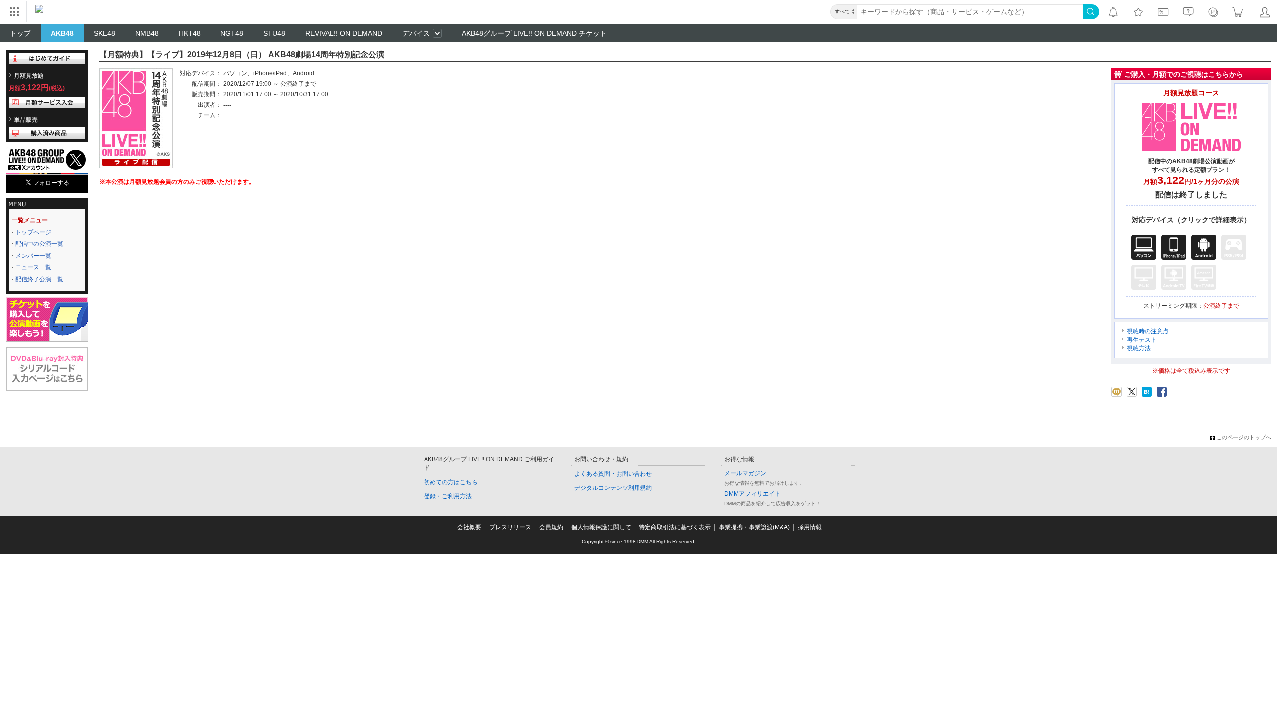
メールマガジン (745, 473)
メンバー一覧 (33, 255)
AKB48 (62, 33)
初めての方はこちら (451, 482)
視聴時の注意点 (1148, 331)
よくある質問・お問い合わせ (613, 473)
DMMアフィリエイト (752, 493)
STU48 (274, 33)
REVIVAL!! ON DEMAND (343, 33)
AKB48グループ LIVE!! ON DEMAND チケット (534, 33)
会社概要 (469, 527)
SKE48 (104, 33)
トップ (20, 33)
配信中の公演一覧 (39, 243)
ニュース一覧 (33, 267)
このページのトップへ (1243, 437)
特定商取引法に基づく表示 (675, 527)
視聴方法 (1139, 348)
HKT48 (190, 33)
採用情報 (810, 527)
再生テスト (1142, 339)
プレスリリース (510, 527)
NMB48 (147, 33)
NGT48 (231, 33)
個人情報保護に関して (601, 527)
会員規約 (551, 527)
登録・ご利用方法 (448, 496)
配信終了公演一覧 (39, 279)
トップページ (33, 232)
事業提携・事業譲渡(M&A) (754, 527)
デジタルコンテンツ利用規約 (613, 487)
